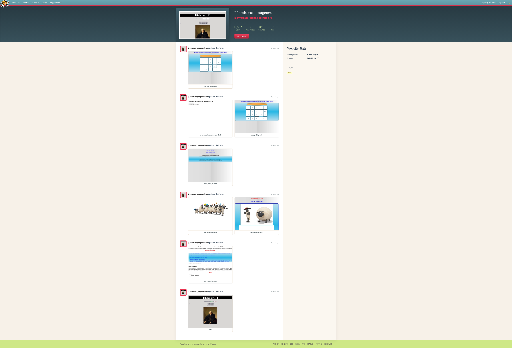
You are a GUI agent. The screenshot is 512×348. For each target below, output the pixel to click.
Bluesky (213, 344)
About (276, 344)
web (289, 73)
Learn (44, 2)
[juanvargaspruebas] (183, 49)
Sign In (502, 2)
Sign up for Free (488, 2)
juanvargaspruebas (199, 47)
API (303, 344)
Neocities (183, 344)
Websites (15, 2)
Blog (297, 344)
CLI (291, 344)
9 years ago (275, 48)
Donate (284, 344)
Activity (35, 2)
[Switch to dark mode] (509, 2)
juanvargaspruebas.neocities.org (253, 17)
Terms (319, 344)
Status (310, 344)
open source (194, 344)
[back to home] (5, 3)
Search (26, 2)
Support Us (55, 2)
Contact (328, 344)
